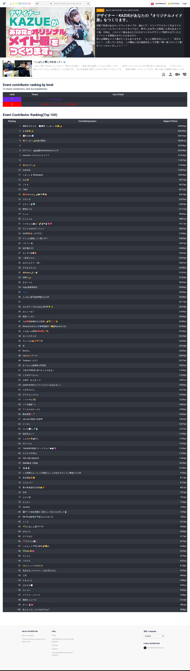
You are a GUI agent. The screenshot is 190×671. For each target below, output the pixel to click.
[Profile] (170, 74)
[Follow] (184, 74)
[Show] (177, 74)
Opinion (55, 649)
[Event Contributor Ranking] (163, 74)
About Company (28, 636)
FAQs (54, 636)
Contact (55, 645)
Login (184, 3)
